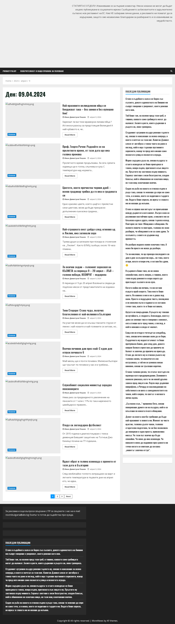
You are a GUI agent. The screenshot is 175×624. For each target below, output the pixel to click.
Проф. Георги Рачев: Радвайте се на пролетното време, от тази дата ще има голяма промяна (32, 161)
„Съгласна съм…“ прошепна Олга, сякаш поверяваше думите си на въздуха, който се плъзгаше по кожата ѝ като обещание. (147, 407)
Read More (71, 135)
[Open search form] (171, 71)
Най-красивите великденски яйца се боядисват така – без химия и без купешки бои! (32, 120)
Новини (11, 134)
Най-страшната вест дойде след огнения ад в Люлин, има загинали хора (32, 242)
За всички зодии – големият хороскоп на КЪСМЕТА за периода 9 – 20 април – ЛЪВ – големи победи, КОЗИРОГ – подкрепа (32, 281)
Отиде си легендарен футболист (32, 435)
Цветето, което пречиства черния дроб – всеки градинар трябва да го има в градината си (32, 202)
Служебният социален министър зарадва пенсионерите (32, 397)
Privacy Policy (9, 71)
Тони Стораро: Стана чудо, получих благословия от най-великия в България (32, 321)
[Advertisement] (87, 44)
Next (68, 496)
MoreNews (97, 620)
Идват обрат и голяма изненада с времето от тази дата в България (32, 474)
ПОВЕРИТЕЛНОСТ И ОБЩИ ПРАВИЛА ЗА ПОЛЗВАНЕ (42, 71)
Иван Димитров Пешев (75, 117)
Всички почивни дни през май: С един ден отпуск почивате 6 (32, 359)
